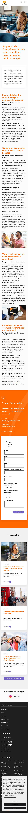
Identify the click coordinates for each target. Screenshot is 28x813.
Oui (7, 487)
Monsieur (10, 444)
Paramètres (14, 801)
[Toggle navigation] (26, 2)
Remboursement (6, 751)
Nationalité (7, 477)
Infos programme (7, 737)
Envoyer (17, 512)
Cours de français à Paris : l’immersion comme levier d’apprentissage (12, 658)
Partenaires (3, 716)
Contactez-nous (4, 722)
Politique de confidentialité (8, 795)
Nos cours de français (6, 725)
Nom (5, 456)
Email (5, 463)
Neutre (9, 446)
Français (10, 494)
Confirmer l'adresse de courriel (12, 469)
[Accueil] (7, 3)
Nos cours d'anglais (5, 729)
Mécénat (3, 712)
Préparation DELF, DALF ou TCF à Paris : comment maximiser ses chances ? (14, 568)
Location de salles (5, 719)
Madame (10, 442)
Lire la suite (6, 581)
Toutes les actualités (13, 678)
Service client (6, 749)
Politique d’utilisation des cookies (10, 797)
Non (11, 487)
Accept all (14, 808)
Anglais (9, 497)
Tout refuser (15, 804)
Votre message (8, 500)
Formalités (5, 747)
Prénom (6, 450)
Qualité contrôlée (4, 709)
